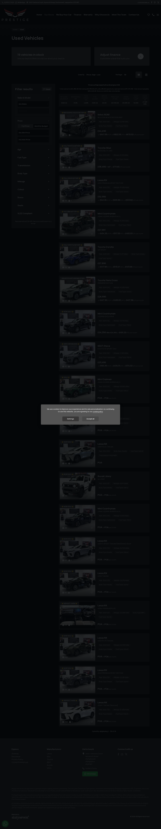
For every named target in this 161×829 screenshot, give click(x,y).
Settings (70, 419)
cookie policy (98, 411)
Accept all (90, 419)
